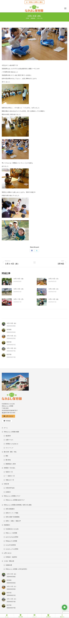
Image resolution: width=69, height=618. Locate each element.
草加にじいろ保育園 (11, 533)
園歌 (7, 456)
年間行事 (6, 484)
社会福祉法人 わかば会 (12, 529)
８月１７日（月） (18, 299)
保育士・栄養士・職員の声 (13, 521)
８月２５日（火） (53, 278)
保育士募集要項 (10, 509)
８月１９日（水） (18, 289)
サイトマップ (9, 448)
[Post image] (7, 281)
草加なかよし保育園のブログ (12, 496)
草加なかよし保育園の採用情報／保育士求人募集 (18, 505)
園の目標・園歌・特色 (10, 452)
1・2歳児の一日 (10, 476)
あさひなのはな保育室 (12, 537)
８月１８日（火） (53, 289)
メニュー (34, 616)
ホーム (6, 427)
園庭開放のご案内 (11, 464)
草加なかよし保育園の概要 (11, 431)
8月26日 (9, 329)
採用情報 (48, 616)
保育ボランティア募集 (12, 513)
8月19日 (9, 354)
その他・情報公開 (9, 561)
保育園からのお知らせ (12, 444)
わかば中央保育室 (11, 545)
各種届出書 (9, 565)
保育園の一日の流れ (9, 468)
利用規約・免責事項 (11, 557)
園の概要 (21, 616)
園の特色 (8, 460)
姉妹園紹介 (7, 525)
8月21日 (9, 342)
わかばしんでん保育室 (12, 549)
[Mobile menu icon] (65, 8)
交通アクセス (9, 439)
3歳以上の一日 (10, 480)
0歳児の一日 (9, 472)
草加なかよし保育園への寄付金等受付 (16, 569)
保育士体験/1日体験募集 (12, 517)
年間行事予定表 (10, 488)
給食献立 (8, 492)
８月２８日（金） (18, 278)
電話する (62, 616)
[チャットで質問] (64, 607)
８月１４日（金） (53, 299)
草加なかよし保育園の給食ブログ (15, 500)
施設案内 (8, 435)
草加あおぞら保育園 (11, 541)
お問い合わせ (7, 553)
